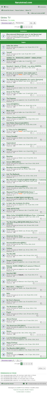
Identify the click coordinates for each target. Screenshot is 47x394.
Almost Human (12, 319)
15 (40, 95)
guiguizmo (21, 47)
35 (40, 63)
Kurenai (21, 225)
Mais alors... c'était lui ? (15, 287)
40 (44, 133)
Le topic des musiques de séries (18, 203)
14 (37, 95)
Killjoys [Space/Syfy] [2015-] (16, 117)
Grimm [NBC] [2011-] (14, 162)
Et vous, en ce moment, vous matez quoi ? (22, 73)
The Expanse (11, 98)
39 (42, 133)
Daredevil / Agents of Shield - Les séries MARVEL (24, 66)
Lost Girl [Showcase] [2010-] (16, 338)
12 (37, 146)
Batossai (21, 210)
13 (40, 146)
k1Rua (20, 313)
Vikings (9, 150)
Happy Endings (12, 343)
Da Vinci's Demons (13, 300)
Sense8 (9, 52)
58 (40, 76)
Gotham (9, 248)
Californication (12, 280)
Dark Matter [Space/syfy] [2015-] (18, 123)
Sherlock (10, 353)
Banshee (10, 156)
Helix (8, 293)
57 (37, 76)
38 (40, 133)
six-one (21, 295)
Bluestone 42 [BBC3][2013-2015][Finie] (20, 197)
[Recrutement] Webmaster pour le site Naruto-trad (24, 34)
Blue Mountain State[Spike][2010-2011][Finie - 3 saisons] (26, 180)
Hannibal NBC (11, 273)
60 (44, 76)
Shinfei (20, 81)
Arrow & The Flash (13, 92)
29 (44, 83)
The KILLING (11, 254)
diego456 (21, 36)
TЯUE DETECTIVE (13, 209)
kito (20, 54)
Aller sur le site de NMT (38, 13)
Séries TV (5, 17)
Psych (9, 312)
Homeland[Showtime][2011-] (16, 243)
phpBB (18, 387)
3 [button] (26, 27)
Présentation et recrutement (21, 37)
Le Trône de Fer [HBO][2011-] (17, 130)
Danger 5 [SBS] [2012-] (14, 260)
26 (37, 83)
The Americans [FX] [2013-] (16, 326)
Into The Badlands (13, 174)
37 (44, 63)
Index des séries (12, 45)
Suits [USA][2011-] (13, 104)
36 (42, 63)
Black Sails (10, 111)
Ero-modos (12, 20)
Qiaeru (32, 389)
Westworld (10, 86)
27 (40, 83)
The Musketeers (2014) (14, 307)
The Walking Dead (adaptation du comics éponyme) (25, 79)
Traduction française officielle (21, 389)
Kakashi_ (21, 275)
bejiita (20, 61)
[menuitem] (6, 7)
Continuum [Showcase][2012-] (17, 186)
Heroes (9, 331)
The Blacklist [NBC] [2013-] (16, 348)
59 (42, 76)
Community (11, 229)
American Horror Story (14, 236)
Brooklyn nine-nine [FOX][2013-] (18, 167)
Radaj (20, 74)
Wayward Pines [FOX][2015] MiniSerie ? (20, 192)
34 (37, 63)
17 (44, 95)
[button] (31, 27)
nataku (20, 88)
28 (42, 83)
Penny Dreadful (12, 136)
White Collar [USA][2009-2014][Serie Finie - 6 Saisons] (25, 215)
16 (42, 95)
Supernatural (11, 143)
